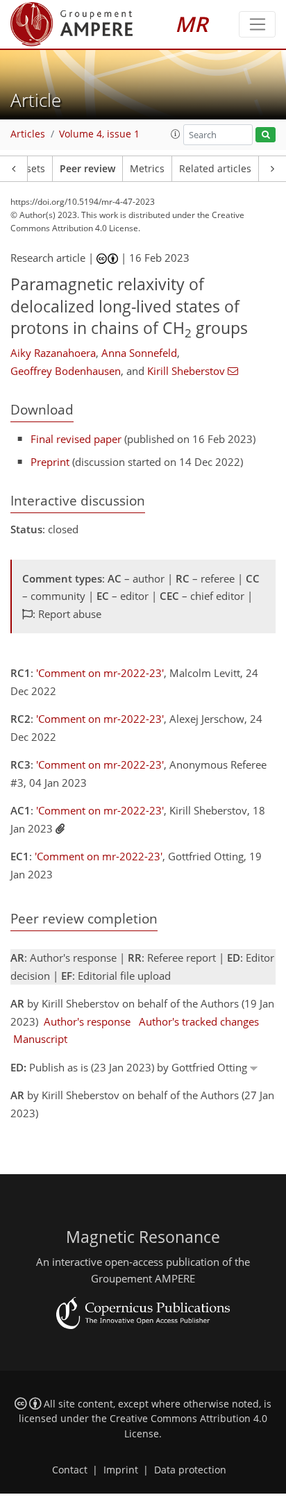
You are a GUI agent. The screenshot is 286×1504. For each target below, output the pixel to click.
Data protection (190, 1470)
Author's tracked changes (199, 1021)
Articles (27, 134)
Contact (69, 1470)
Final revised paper (76, 439)
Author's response (87, 1021)
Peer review (87, 168)
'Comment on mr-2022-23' (100, 673)
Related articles (215, 168)
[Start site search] (265, 135)
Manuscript (40, 1039)
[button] (175, 134)
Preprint (50, 462)
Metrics (147, 168)
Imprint (120, 1470)
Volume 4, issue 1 (99, 134)
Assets (30, 168)
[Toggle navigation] (257, 24)
